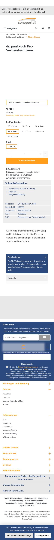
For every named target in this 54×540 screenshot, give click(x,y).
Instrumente (43, 498)
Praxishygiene (41, 503)
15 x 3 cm (12, 126)
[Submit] (45, 337)
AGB (26, 369)
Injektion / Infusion (27, 506)
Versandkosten (44, 511)
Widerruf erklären (9, 437)
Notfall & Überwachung (13, 498)
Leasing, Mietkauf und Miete (13, 401)
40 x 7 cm (26, 131)
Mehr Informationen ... (37, 530)
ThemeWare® (27, 519)
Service (6, 389)
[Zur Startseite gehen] (27, 21)
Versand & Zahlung (10, 430)
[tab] (27, 263)
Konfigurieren (42, 535)
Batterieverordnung (10, 433)
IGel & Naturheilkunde (34, 500)
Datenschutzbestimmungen (28, 367)
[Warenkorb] (49, 28)
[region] (27, 81)
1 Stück (11, 146)
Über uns (6, 397)
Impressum (7, 423)
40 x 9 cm (40, 131)
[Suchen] (36, 28)
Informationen (10, 415)
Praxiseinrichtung (16, 500)
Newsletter (7, 394)
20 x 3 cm (26, 126)
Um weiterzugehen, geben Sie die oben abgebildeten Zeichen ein (26, 352)
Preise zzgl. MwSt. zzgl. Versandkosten (20, 115)
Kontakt (6, 404)
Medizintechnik (30, 498)
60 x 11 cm (13, 136)
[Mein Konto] (42, 28)
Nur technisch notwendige (19, 535)
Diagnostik (29, 503)
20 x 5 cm (39, 126)
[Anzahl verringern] (9, 154)
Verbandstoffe (10, 503)
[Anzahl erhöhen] (40, 154)
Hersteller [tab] (12, 278)
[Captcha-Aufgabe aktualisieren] (47, 347)
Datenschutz (7, 427)
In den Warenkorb (27, 160)
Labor (20, 503)
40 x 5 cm (12, 131)
